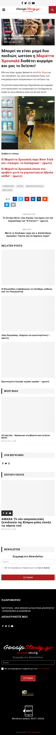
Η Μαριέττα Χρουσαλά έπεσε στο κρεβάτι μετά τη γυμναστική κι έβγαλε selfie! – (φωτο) (27, 172)
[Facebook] (22, 3)
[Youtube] (33, 3)
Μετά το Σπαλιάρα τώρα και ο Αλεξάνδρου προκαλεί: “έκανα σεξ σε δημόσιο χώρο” (28, 234)
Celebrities (8, 32)
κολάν (20, 186)
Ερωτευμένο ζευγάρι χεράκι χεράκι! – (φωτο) (25, 381)
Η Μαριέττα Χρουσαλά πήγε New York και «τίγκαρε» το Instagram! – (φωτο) (27, 161)
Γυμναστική (8, 186)
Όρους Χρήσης (44, 567)
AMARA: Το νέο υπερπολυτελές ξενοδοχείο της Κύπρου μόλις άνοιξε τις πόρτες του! (26, 522)
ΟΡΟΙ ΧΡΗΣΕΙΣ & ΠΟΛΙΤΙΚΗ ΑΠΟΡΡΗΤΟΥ (34, 608)
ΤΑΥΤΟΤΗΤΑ (7, 608)
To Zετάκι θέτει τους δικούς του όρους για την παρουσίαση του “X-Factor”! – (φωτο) (28, 219)
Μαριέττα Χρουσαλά (34, 186)
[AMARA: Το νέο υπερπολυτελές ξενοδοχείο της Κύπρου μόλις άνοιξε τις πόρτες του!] (28, 498)
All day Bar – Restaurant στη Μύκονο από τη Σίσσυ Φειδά (25, 436)
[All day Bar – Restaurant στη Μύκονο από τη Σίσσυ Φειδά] (28, 414)
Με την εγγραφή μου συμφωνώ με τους (27, 568)
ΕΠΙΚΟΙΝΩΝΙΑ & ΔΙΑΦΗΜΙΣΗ (16, 611)
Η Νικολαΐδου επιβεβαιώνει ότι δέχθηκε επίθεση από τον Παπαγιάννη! (26, 290)
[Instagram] (29, 3)
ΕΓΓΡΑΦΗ (28, 577)
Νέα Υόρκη (42, 72)
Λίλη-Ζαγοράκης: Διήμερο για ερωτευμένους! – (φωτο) (25, 336)
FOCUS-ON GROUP (32, 732)
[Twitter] (25, 3)
